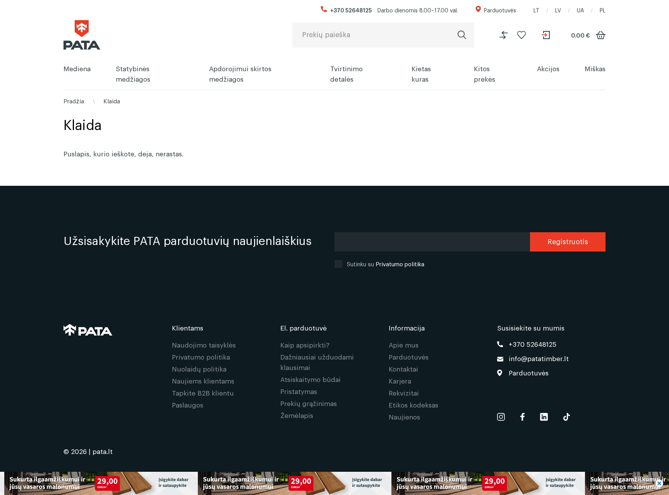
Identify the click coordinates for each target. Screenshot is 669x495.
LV (558, 10)
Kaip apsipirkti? (304, 344)
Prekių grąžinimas (308, 403)
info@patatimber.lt (539, 358)
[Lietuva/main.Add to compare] (503, 35)
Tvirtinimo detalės (346, 73)
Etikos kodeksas (413, 404)
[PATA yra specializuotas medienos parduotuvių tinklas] (81, 35)
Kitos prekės (484, 73)
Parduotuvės (500, 10)
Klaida (111, 100)
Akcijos (548, 68)
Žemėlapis (296, 415)
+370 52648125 (351, 10)
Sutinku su (385, 263)
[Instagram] (501, 415)
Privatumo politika (400, 263)
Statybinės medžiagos (133, 73)
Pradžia (73, 100)
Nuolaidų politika (199, 368)
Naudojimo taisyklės (204, 344)
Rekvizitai (404, 392)
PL (603, 10)
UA (580, 10)
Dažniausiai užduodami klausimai (317, 362)
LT (536, 10)
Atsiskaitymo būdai (310, 379)
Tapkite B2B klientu (203, 392)
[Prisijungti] (546, 35)
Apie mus (404, 344)
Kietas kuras (421, 73)
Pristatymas (298, 391)
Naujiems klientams (203, 380)
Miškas (595, 68)
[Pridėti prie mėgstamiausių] (521, 35)
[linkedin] (544, 415)
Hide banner (659, 483)
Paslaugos (187, 404)
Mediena (77, 68)
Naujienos (404, 416)
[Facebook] (522, 415)
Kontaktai (403, 368)
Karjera (400, 380)
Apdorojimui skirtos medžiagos (240, 73)
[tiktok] (566, 415)
